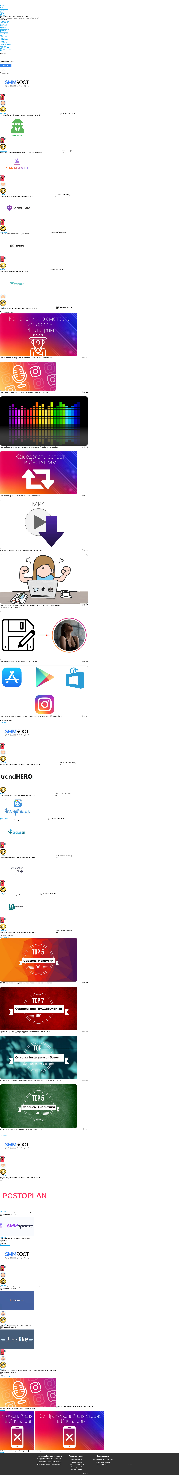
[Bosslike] (17, 1348)
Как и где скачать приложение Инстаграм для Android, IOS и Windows (31, 716)
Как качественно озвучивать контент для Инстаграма (24, 392)
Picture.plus (3, 931)
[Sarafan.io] (17, 174)
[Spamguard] (17, 218)
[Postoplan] (24, 1210)
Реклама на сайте (102, 1464)
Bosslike (2, 1369)
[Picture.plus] (17, 916)
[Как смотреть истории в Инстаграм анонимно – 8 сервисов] (38, 356)
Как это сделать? (76, 1467)
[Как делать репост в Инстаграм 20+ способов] (38, 494)
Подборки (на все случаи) (76, 1464)
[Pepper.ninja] (17, 879)
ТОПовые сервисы (76, 1462)
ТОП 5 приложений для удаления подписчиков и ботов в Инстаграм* (30, 1080)
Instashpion (3, 151)
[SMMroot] (17, 93)
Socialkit (2, 856)
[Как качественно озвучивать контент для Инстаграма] (28, 391)
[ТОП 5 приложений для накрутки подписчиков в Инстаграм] (38, 981)
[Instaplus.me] (17, 817)
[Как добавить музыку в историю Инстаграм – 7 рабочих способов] (44, 445)
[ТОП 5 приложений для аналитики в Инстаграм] (38, 1127)
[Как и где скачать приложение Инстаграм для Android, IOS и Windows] (44, 714)
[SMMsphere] (17, 1235)
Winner (2, 307)
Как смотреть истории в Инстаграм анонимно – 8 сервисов (26, 358)
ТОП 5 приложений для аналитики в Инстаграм (21, 1129)
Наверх (129, 1464)
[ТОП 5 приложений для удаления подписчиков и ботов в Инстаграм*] (38, 1078)
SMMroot (3, 113)
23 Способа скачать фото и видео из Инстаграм (21, 550)
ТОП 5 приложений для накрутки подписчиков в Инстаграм (26, 983)
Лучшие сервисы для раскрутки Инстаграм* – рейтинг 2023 (26, 1032)
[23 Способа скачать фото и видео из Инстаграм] (44, 548)
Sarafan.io (3, 195)
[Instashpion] (17, 136)
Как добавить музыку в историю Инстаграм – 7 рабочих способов (29, 447)
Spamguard (3, 232)
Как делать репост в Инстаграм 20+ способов (20, 496)
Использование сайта (103, 1462)
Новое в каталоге (76, 1469)
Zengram (3, 269)
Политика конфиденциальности (103, 1459)
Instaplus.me (4, 818)
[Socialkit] (17, 841)
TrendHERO (3, 794)
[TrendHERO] (17, 786)
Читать (2, 1410)
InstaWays (3, 1324)
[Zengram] (17, 255)
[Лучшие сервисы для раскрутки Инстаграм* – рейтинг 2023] (38, 1030)
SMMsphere (3, 1237)
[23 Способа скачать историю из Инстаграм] (44, 660)
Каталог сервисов (76, 1459)
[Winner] (17, 293)
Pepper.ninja (3, 893)
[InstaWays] (17, 1309)
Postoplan (3, 1211)
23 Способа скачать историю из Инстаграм (19, 662)
